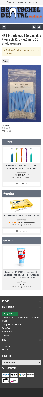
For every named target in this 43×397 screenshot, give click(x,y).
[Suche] (34, 27)
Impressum (5, 335)
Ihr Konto (23, 3)
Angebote (10, 193)
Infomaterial (6, 346)
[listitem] (6, 375)
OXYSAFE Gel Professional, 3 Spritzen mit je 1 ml (21, 215)
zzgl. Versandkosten (25, 177)
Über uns (5, 349)
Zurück (5, 61)
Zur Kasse (12, 3)
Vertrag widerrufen (9, 313)
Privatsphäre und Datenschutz (12, 324)
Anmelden (34, 3)
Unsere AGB (6, 328)
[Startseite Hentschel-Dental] (21, 14)
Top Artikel (7, 141)
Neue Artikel (8, 240)
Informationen (8, 307)
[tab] (21, 308)
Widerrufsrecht (7, 331)
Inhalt (5, 340)
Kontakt (5, 301)
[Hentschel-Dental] (39, 27)
